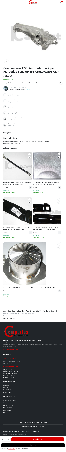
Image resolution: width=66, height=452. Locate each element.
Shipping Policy (16, 431)
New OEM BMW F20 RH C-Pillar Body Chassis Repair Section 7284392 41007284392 (16, 228)
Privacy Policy (7, 431)
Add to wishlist (61, 82)
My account (6, 385)
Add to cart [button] (30, 187)
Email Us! (28, 89)
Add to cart (38, 439)
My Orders (6, 387)
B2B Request (7, 415)
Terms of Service (26, 431)
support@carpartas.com (10, 349)
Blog (4, 412)
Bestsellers (6, 403)
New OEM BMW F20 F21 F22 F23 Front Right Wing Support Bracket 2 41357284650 (45, 228)
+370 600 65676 (9, 358)
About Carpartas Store (9, 400)
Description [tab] (7, 133)
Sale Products (7, 410)
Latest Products (8, 405)
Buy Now (33, 445)
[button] (6, 62)
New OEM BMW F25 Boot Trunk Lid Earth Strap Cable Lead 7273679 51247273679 (17, 183)
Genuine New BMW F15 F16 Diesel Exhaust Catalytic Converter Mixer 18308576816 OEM (29, 288)
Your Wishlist (7, 390)
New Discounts (7, 408)
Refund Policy (7, 392)
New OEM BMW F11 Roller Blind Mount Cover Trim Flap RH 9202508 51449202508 (46, 183)
